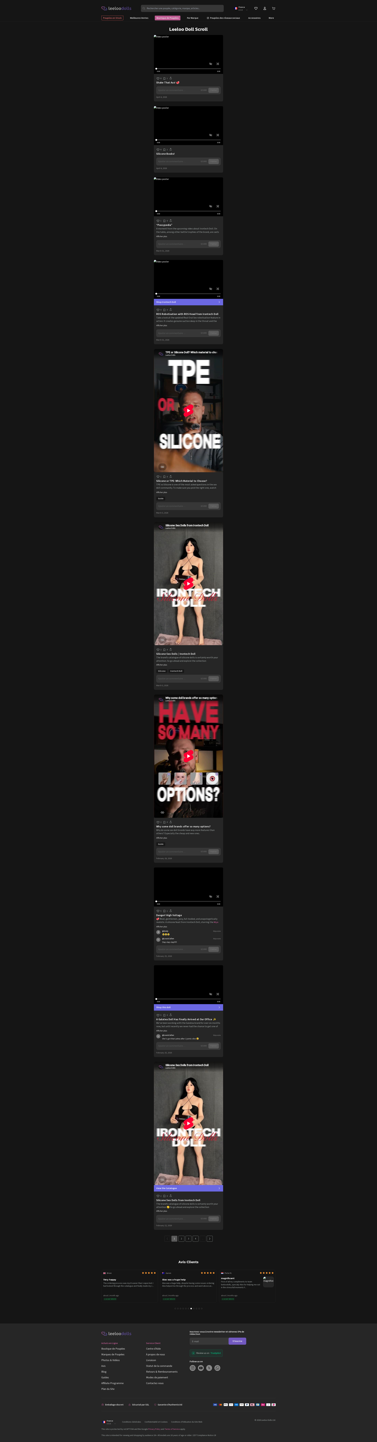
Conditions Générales (131, 1421)
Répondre (217, 931)
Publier (213, 90)
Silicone (162, 671)
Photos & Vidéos (110, 1360)
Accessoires (254, 18)
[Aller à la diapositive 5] (186, 1308)
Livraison (151, 1360)
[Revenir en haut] (369, 1430)
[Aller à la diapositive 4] (183, 1308)
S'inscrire (237, 1341)
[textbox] (178, 90)
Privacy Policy (154, 1429)
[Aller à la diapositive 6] (188, 1308)
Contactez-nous (155, 1383)
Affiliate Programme (112, 1383)
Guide (160, 498)
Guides (105, 1377)
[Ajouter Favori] (164, 78)
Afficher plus (161, 236)
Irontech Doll (176, 671)
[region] (188, 54)
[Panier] (274, 8)
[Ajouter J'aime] (158, 78)
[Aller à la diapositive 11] (201, 1308)
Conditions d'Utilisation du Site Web (186, 1421)
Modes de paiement (157, 1377)
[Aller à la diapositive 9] (196, 1308)
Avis (103, 1366)
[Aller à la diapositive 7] (191, 1308)
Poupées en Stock (112, 18)
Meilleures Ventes (139, 18)
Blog (103, 1372)
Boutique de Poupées (168, 18)
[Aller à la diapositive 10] (199, 1308)
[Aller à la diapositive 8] (194, 1308)
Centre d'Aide (153, 1349)
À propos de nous (155, 1354)
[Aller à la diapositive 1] (175, 1308)
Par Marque (192, 18)
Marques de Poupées (112, 1354)
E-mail (195, 1341)
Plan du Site (107, 1389)
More (271, 18)
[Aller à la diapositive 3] (180, 1308)
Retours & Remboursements (162, 1372)
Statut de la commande (159, 1366)
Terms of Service (172, 1429)
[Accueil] (116, 8)
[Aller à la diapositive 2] (178, 1308)
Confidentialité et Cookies (156, 1421)
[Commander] (244, 1404)
